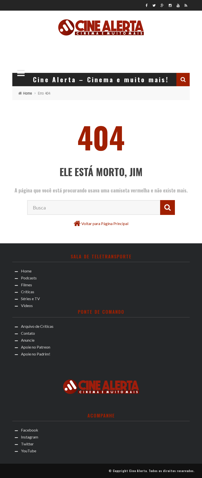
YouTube (28, 450)
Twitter (27, 443)
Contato (28, 333)
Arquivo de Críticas (37, 326)
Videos (27, 305)
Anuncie (27, 340)
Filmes (26, 284)
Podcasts (29, 277)
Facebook (29, 430)
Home (26, 271)
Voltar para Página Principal (104, 223)
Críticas (27, 291)
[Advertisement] (101, 53)
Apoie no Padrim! (35, 354)
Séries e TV (30, 298)
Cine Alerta (138, 471)
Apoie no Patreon (35, 347)
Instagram (29, 437)
